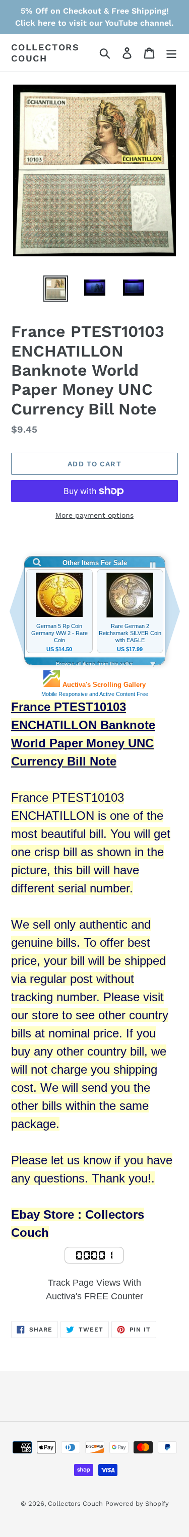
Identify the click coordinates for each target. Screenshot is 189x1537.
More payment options (94, 515)
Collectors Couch (45, 52)
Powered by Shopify (137, 1503)
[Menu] (171, 52)
